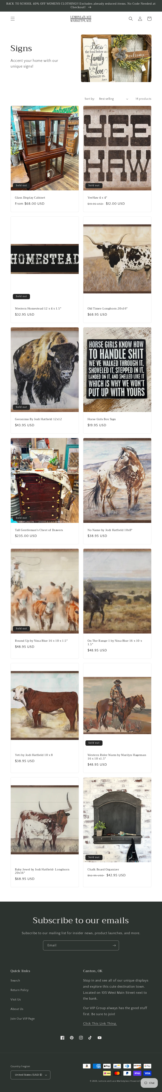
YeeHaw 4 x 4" (97, 198)
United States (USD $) (28, 1074)
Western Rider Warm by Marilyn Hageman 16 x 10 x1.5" (117, 757)
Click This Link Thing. (100, 1024)
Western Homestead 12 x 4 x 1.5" (38, 309)
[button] (12, 18)
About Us (17, 1009)
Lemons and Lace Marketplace (114, 1081)
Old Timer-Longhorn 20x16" (108, 309)
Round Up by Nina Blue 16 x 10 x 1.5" (41, 641)
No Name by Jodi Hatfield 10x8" (110, 530)
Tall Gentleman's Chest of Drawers (39, 530)
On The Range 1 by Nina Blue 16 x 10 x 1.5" (115, 642)
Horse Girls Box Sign (102, 419)
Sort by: (90, 99)
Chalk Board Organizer (103, 869)
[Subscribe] (114, 945)
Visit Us (16, 999)
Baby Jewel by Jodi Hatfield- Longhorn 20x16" (42, 871)
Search (15, 980)
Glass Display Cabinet (30, 198)
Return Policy (20, 990)
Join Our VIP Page (23, 1018)
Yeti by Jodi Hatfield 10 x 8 (34, 755)
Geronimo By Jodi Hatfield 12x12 (38, 419)
